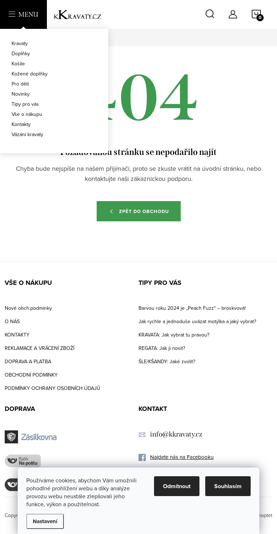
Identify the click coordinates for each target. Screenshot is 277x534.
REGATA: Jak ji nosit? (161, 348)
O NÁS (12, 321)
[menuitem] (54, 43)
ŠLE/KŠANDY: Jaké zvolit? (166, 361)
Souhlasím (228, 486)
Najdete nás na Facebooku (182, 457)
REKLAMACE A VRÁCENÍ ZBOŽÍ (39, 348)
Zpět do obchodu (144, 211)
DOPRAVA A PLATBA (28, 361)
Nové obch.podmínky (28, 308)
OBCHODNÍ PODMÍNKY (31, 374)
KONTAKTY (17, 334)
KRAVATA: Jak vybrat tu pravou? (173, 334)
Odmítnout (176, 486)
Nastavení (45, 521)
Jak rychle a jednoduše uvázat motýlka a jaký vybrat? (197, 321)
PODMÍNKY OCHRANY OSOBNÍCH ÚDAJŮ (52, 388)
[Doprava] (32, 437)
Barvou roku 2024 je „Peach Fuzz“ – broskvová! (192, 308)
